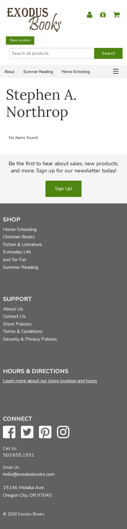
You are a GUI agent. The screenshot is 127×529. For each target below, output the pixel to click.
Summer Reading (38, 71)
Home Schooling (76, 71)
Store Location (20, 40)
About (9, 71)
